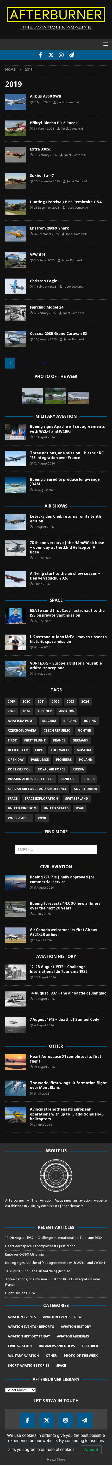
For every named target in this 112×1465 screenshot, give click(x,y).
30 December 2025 (47, 181)
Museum (84, 750)
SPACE (61, 1365)
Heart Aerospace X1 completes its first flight (65, 1059)
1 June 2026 (42, 584)
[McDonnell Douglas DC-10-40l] (78, 398)
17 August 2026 (44, 437)
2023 (70, 701)
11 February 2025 (45, 286)
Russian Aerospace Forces (30, 779)
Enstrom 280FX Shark (49, 228)
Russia (78, 769)
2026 (26, 711)
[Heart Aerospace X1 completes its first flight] (15, 1062)
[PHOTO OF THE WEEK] (15, 102)
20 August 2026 (45, 977)
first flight (35, 740)
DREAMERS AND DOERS (57, 1346)
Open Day (16, 759)
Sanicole (68, 779)
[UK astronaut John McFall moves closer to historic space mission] (15, 642)
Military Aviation (56, 416)
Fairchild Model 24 (46, 307)
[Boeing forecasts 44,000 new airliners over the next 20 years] (15, 909)
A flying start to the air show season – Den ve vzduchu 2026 (65, 576)
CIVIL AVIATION (20, 1346)
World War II (19, 818)
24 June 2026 (43, 1124)
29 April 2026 (43, 940)
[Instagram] (61, 55)
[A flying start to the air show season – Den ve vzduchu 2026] (15, 579)
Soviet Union (85, 789)
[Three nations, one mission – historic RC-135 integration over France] (15, 458)
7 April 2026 (42, 102)
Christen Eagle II (45, 280)
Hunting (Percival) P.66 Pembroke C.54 (65, 201)
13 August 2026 (44, 999)
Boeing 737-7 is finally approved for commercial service (62, 879)
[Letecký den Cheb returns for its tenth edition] (15, 522)
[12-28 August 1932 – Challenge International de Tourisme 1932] (15, 972)
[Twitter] (50, 55)
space (12, 798)
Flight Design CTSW (20, 1293)
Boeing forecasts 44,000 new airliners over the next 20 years (65, 906)
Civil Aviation (56, 867)
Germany (80, 740)
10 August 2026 (44, 489)
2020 (26, 701)
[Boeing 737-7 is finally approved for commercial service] (15, 882)
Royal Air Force (51, 769)
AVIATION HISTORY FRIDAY (29, 1336)
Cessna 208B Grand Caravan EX (58, 333)
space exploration (41, 798)
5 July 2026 (41, 1093)
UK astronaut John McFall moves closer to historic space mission (68, 639)
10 (44, 363)
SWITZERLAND (76, 798)
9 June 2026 (42, 647)
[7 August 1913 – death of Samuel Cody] (15, 1025)
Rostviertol (19, 769)
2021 (41, 701)
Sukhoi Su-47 (42, 175)
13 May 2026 (42, 673)
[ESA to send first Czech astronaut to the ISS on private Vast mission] (15, 616)
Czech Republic (56, 730)
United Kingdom (22, 808)
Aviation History (56, 956)
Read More (56, 1459)
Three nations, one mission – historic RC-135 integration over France (67, 455)
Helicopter (18, 750)
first (12, 740)
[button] (105, 44)
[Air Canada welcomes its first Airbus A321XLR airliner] (15, 935)
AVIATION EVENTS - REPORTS (31, 1326)
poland (85, 759)
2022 (55, 701)
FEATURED (90, 1346)
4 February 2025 (45, 313)
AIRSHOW (66, 711)
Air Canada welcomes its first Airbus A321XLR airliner (63, 932)
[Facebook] (40, 55)
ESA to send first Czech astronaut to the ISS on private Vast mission (67, 613)
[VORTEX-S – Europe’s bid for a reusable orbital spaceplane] (15, 669)
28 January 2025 (45, 339)
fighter (84, 730)
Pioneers (64, 759)
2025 (11, 711)
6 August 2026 (44, 1025)
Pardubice (40, 759)
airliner (45, 711)
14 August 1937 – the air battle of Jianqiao (68, 993)
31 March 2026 (44, 128)
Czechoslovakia (22, 730)
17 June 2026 (42, 558)
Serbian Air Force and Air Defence (37, 789)
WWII (42, 818)
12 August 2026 (44, 463)
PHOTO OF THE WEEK (81, 1355)
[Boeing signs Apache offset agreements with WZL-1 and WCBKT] (15, 432)
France (59, 740)
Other (56, 1046)
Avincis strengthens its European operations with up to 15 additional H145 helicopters (67, 1114)
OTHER (51, 1355)
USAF (80, 808)
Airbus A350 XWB (45, 96)
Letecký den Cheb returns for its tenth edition (65, 519)
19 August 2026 (44, 1067)
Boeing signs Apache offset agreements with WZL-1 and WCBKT (67, 429)
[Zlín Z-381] (32, 396)
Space (56, 600)
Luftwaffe (60, 750)
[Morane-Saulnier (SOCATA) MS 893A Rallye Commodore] (55, 396)
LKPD (39, 750)
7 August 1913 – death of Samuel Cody (64, 1019)
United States (56, 808)
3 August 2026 (44, 526)
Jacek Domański (68, 102)
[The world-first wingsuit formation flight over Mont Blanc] (15, 1088)
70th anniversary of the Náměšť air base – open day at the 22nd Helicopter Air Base (67, 547)
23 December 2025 (46, 207)
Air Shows (56, 506)
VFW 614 (37, 254)
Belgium (49, 721)
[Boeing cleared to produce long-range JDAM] (15, 485)
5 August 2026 (44, 887)
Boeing (90, 721)
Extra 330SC (41, 149)
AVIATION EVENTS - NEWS (63, 1317)
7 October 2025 (44, 260)
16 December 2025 (46, 234)
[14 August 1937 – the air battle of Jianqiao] (15, 998)
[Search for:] (56, 849)
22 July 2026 (42, 914)
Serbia (89, 779)
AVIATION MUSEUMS (73, 1336)
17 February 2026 (45, 155)
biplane (70, 721)
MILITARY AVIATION (23, 1355)
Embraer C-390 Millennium (26, 1254)
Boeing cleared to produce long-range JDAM (65, 482)
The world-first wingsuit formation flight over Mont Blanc (68, 1085)
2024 (85, 701)
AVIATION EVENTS (22, 1317)
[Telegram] (71, 55)
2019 (11, 701)
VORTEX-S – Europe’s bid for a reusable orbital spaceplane (66, 665)
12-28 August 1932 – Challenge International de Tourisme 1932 (59, 969)
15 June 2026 (42, 621)
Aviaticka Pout (21, 721)
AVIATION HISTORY (76, 1326)
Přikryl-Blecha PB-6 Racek (54, 122)
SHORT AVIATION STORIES (28, 1365)
